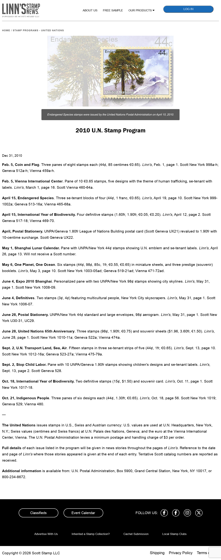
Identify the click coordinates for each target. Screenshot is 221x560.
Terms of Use (208, 553)
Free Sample (113, 10)
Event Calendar (83, 513)
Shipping (157, 553)
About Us (90, 10)
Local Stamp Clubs (174, 534)
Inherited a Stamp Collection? (91, 534)
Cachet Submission (135, 534)
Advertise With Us (46, 534)
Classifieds (38, 513)
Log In (188, 9)
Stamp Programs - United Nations (38, 30)
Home (6, 30)
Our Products (140, 10)
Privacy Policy (181, 553)
